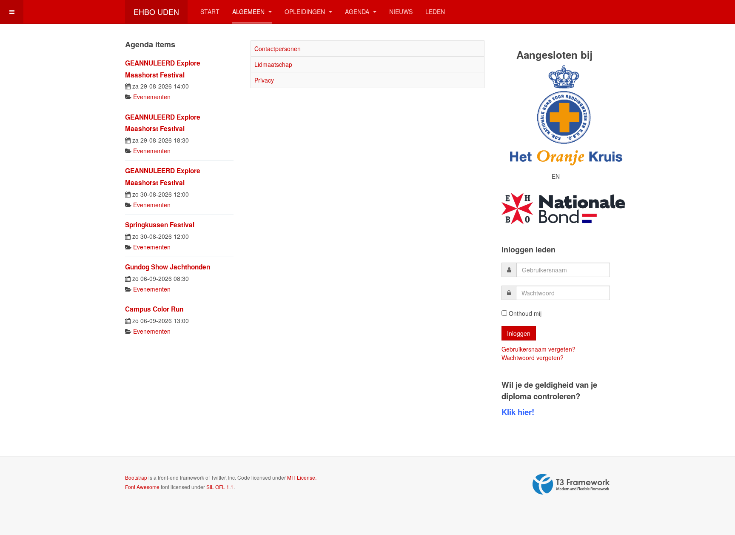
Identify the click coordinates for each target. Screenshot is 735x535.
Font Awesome (142, 486)
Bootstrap (136, 477)
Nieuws (401, 11)
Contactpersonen (277, 48)
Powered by (571, 484)
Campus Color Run (154, 309)
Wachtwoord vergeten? (532, 357)
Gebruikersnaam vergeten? (538, 349)
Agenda (358, 11)
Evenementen (152, 96)
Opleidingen (306, 11)
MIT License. (301, 477)
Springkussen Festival (159, 224)
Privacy (264, 80)
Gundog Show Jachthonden (167, 267)
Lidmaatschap (273, 64)
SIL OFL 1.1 (220, 486)
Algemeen (249, 11)
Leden (435, 11)
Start (209, 11)
